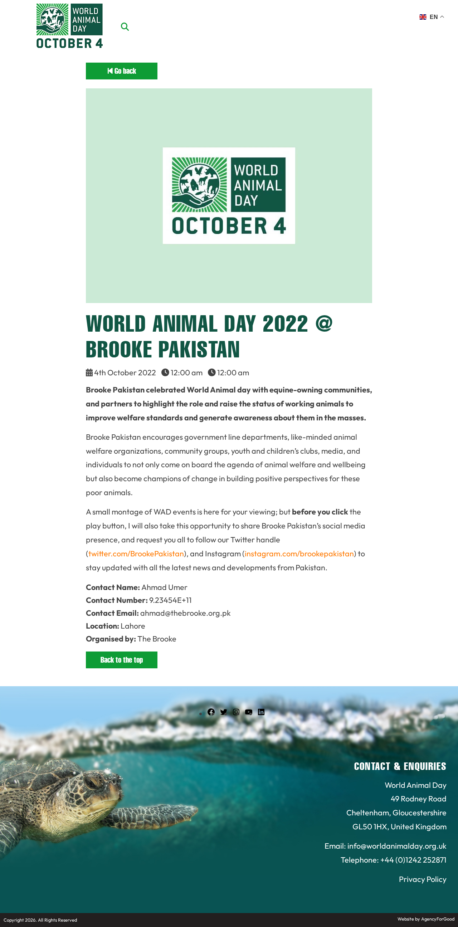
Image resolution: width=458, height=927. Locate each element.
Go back (124, 71)
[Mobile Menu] (14, 19)
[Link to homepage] (69, 27)
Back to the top (122, 660)
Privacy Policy (423, 879)
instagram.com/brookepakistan (299, 553)
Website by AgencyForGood (426, 919)
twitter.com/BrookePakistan (136, 553)
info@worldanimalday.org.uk (397, 846)
